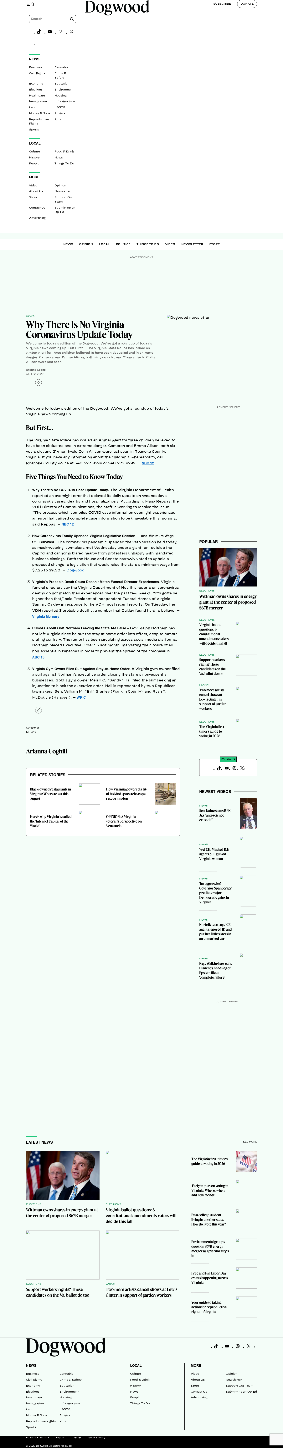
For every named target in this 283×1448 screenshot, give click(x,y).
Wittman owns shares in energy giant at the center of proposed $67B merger (228, 602)
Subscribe (222, 4)
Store (33, 197)
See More (250, 1142)
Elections (36, 89)
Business (35, 67)
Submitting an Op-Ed (241, 1391)
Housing (60, 95)
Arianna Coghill (36, 370)
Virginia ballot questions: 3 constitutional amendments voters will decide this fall (214, 634)
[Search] (72, 19)
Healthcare (37, 95)
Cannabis (61, 67)
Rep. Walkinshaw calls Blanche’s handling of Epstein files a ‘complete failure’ (215, 970)
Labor (33, 107)
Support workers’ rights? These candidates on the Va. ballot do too (212, 667)
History (34, 157)
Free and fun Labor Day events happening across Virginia (209, 1278)
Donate (247, 4)
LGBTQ (59, 107)
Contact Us (37, 207)
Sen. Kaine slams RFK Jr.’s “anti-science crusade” (215, 815)
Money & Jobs (39, 113)
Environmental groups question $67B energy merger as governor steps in (210, 1249)
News (58, 157)
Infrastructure (64, 101)
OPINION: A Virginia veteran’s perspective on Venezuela (124, 821)
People (34, 163)
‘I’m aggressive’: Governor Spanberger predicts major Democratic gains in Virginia (215, 892)
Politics (59, 113)
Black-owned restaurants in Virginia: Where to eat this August (50, 794)
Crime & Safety (70, 1380)
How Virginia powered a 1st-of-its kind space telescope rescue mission (126, 794)
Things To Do (64, 163)
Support (60, 1437)
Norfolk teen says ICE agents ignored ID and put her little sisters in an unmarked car (215, 931)
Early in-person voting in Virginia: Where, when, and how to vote (209, 1190)
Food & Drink (64, 151)
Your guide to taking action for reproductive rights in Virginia (209, 1307)
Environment (64, 89)
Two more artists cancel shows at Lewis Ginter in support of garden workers (212, 699)
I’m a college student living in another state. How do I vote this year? (208, 1219)
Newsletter (62, 191)
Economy (36, 83)
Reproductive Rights (41, 1421)
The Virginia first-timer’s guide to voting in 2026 (212, 731)
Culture (34, 151)
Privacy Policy (96, 1437)
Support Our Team (239, 1386)
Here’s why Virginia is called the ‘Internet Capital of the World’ (51, 821)
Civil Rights (37, 73)
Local (104, 244)
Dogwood (75, 570)
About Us (36, 191)
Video (33, 185)
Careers (76, 1437)
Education (61, 83)
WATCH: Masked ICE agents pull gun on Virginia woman (214, 854)
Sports (34, 129)
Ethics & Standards (37, 1437)
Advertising (37, 218)
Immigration (38, 101)
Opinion (60, 185)
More (196, 1365)
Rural (58, 119)
